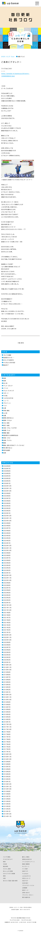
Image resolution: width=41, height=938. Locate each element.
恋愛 (4, 415)
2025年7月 (6, 498)
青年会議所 (6, 450)
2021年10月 (7, 610)
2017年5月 (6, 741)
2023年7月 (6, 558)
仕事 (4, 408)
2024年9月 (6, 523)
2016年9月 (6, 761)
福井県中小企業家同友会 (10, 435)
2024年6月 (6, 530)
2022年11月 (7, 577)
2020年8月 (6, 644)
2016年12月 (7, 754)
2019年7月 (6, 677)
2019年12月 (7, 664)
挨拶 (4, 380)
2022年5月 (6, 592)
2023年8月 (6, 555)
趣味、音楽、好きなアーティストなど (13, 445)
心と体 (5, 413)
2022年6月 (6, 590)
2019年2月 (6, 689)
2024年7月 (6, 528)
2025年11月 (7, 488)
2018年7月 (6, 707)
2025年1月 (6, 513)
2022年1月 (6, 602)
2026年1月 (6, 483)
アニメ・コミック (8, 385)
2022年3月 (6, 597)
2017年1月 (6, 751)
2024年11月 (7, 518)
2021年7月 (6, 617)
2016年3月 (6, 776)
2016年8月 (6, 764)
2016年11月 (7, 756)
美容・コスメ (6, 437)
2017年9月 (6, 731)
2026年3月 (6, 478)
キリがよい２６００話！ (9, 362)
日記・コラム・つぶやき (10, 428)
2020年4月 (6, 654)
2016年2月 (6, 779)
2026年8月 (6, 466)
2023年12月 (7, 545)
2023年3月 (6, 567)
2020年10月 (7, 640)
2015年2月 (6, 808)
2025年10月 (7, 490)
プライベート (7, 403)
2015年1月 (6, 811)
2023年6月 (6, 560)
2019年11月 (7, 667)
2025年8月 (6, 495)
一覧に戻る (20, 342)
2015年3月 (6, 806)
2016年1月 (6, 781)
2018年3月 (6, 717)
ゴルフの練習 (7, 355)
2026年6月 (6, 471)
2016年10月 (7, 759)
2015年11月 (7, 786)
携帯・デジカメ (7, 420)
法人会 (5, 383)
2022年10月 (7, 580)
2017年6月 (6, 739)
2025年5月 (6, 503)
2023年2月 (6, 570)
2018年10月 (7, 699)
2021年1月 (6, 632)
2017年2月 (6, 749)
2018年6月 (6, 709)
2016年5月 (6, 771)
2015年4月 (6, 803)
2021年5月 (6, 622)
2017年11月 (7, 726)
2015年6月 (6, 799)
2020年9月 (6, 642)
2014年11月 (7, 816)
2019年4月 (6, 684)
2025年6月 (6, 500)
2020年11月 (7, 637)
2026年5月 (6, 473)
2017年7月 (6, 736)
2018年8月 (6, 704)
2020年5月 (6, 652)
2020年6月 (6, 649)
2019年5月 (6, 682)
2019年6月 (6, 679)
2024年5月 (6, 533)
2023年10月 (7, 550)
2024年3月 (6, 538)
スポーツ (5, 393)
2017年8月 (6, 734)
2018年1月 (6, 721)
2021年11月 (7, 607)
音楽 (4, 452)
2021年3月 (6, 627)
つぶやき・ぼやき (8, 398)
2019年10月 (7, 669)
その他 (5, 395)
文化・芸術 (6, 423)
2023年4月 (6, 565)
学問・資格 (6, 410)
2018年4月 (6, 714)
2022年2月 (6, 600)
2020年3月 (6, 657)
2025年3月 (6, 508)
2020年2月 (6, 659)
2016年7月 (6, 766)
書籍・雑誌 (6, 432)
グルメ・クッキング (8, 390)
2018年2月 (6, 719)
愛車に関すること (8, 418)
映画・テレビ (21, 56)
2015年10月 (7, 789)
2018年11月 (7, 697)
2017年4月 (6, 744)
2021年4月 (6, 625)
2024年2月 (6, 540)
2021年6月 (6, 620)
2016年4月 (6, 774)
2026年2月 (6, 481)
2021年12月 (7, 605)
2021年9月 (6, 612)
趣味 (4, 442)
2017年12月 (7, 724)
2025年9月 (6, 493)
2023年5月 (6, 563)
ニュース (5, 400)
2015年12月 (7, 784)
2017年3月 (6, 746)
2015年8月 (6, 794)
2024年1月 (6, 543)
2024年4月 (6, 535)
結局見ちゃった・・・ (8, 357)
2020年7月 (6, 647)
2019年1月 (6, 692)
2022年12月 (7, 575)
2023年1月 (6, 572)
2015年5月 (6, 801)
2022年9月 (6, 582)
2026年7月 (6, 468)
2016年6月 (6, 769)
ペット (5, 405)
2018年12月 (7, 694)
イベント (5, 388)
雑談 (4, 378)
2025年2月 (6, 510)
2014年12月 (7, 813)
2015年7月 (6, 796)
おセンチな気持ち (8, 360)
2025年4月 (6, 505)
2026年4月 (6, 476)
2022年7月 (6, 587)
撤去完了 (6, 365)
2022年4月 (6, 595)
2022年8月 (6, 585)
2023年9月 (6, 553)
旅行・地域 (6, 425)
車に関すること (7, 447)
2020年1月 (6, 662)
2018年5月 (6, 712)
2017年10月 (7, 729)
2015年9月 (6, 791)
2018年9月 (6, 702)
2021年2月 (6, 630)
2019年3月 (6, 687)
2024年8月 (6, 525)
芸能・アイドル (7, 440)
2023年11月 (7, 548)
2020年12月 (7, 635)
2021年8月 (6, 615)
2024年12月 (7, 515)
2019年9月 (6, 672)
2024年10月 (7, 520)
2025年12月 (7, 485)
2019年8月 (6, 674)
